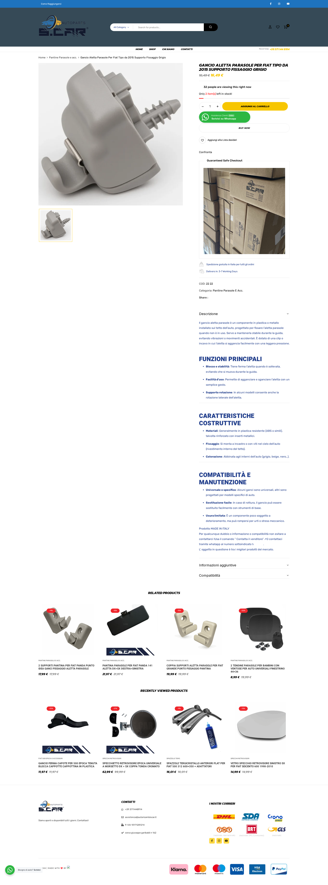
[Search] (211, 27)
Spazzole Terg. (173, 759)
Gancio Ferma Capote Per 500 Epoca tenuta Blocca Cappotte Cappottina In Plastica (67, 765)
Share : (203, 297)
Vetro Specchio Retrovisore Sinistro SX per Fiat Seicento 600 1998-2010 (258, 765)
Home (41, 57)
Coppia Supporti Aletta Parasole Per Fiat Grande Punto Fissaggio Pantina (195, 667)
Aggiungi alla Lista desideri (222, 140)
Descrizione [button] (208, 314)
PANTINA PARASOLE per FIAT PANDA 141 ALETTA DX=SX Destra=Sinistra (127, 667)
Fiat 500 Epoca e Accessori (50, 759)
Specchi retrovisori (111, 759)
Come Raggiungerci (51, 4)
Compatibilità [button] (209, 575)
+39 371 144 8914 (280, 49)
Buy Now (244, 128)
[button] (286, 27)
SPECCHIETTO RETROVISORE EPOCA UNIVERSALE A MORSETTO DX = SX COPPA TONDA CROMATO (131, 765)
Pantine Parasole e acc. (63, 57)
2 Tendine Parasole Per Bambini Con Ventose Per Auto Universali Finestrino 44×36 (258, 668)
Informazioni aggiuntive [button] (217, 565)
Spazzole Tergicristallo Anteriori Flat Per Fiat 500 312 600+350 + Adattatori (196, 765)
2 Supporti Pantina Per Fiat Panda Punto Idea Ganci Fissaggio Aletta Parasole (66, 667)
